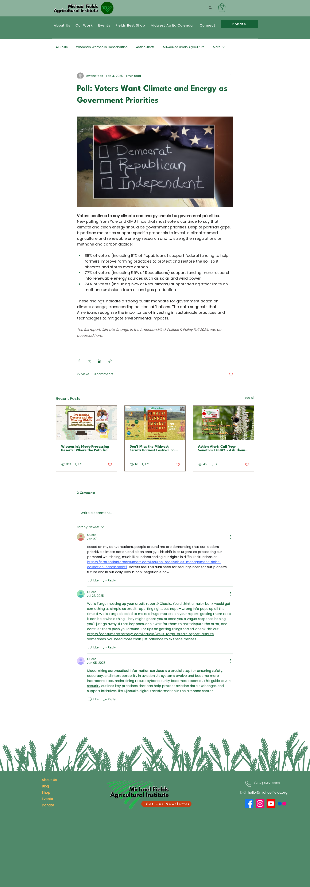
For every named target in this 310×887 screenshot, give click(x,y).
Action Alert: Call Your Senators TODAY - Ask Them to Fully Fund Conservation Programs (221, 448)
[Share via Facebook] (79, 361)
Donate (48, 805)
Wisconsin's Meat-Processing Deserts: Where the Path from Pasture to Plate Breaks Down (86, 448)
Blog (45, 786)
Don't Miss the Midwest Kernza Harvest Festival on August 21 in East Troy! (152, 448)
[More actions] (230, 75)
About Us (49, 779)
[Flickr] (282, 803)
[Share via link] (110, 361)
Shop (46, 792)
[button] (221, 7)
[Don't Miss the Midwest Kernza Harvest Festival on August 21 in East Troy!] (155, 423)
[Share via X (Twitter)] (89, 361)
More (216, 47)
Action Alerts (145, 47)
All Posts (62, 47)
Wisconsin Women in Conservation (102, 47)
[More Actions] (230, 536)
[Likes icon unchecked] (90, 580)
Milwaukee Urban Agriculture (184, 47)
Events (47, 798)
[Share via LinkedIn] (100, 361)
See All (249, 398)
